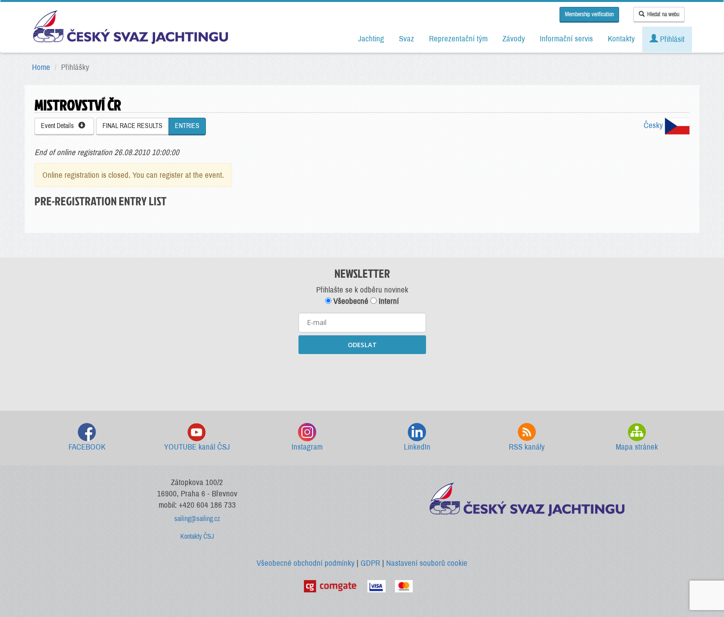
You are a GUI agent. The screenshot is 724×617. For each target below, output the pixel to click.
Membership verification (589, 14)
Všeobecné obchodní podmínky (306, 563)
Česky (654, 125)
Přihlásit (671, 39)
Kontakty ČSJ (197, 536)
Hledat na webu (663, 14)
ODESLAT (362, 344)
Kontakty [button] (621, 38)
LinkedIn (417, 447)
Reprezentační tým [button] (458, 38)
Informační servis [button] (566, 38)
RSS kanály (527, 447)
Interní (388, 301)
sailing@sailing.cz (197, 518)
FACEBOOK (86, 447)
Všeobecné (349, 301)
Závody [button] (513, 38)
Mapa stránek (637, 447)
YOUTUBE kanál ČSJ (197, 447)
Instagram (307, 447)
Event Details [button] (59, 126)
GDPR (370, 563)
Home (41, 67)
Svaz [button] (406, 38)
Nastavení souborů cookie (426, 563)
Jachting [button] (371, 38)
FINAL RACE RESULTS (132, 126)
